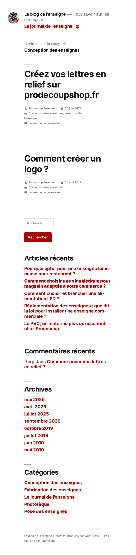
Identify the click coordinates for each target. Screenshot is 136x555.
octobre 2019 (38, 428)
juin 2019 (34, 442)
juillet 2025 (36, 414)
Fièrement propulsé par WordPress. (76, 536)
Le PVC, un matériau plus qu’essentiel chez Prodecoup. (64, 326)
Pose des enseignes (45, 511)
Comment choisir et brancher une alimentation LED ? (64, 296)
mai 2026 (34, 399)
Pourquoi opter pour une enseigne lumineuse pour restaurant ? (66, 271)
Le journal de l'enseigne (49, 497)
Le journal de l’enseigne (48, 26)
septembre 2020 (42, 421)
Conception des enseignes (46, 113)
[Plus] (77, 27)
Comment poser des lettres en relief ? (65, 364)
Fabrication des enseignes (52, 489)
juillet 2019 (36, 435)
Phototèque (36, 504)
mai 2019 (34, 449)
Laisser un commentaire (44, 123)
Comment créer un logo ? (62, 163)
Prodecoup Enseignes (43, 108)
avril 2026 (35, 406)
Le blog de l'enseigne (45, 14)
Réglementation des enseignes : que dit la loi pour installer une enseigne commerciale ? (66, 311)
